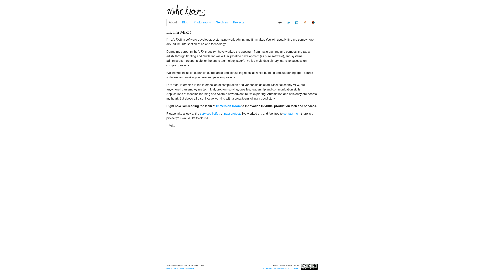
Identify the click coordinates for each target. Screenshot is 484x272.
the (175, 268)
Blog (185, 22)
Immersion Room (228, 106)
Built (168, 268)
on (172, 268)
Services (222, 22)
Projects (238, 22)
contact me (290, 113)
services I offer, (210, 113)
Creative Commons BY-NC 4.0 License (280, 268)
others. (191, 268)
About (173, 22)
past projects (232, 113)
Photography (202, 22)
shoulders (181, 268)
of (187, 268)
